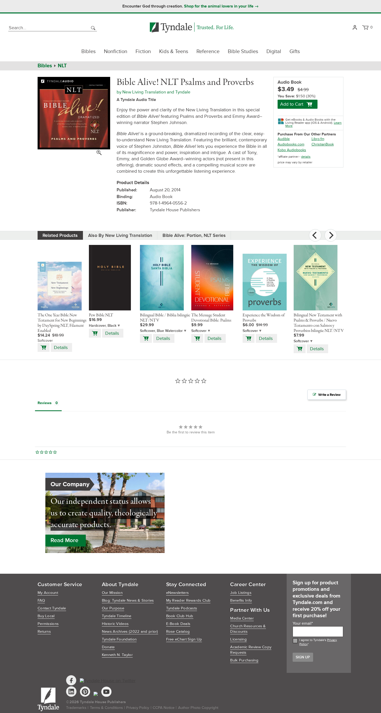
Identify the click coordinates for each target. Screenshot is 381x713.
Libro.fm (318, 139)
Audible (284, 139)
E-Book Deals (178, 623)
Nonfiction (115, 51)
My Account (48, 592)
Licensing (238, 639)
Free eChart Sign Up (184, 639)
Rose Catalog (178, 631)
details (306, 157)
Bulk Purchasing (244, 660)
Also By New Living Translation (120, 235)
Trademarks (76, 707)
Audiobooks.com (291, 144)
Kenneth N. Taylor (117, 654)
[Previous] (315, 235)
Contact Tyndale (52, 608)
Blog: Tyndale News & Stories (128, 600)
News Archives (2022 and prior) (130, 631)
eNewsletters (177, 592)
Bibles (88, 51)
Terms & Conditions (106, 707)
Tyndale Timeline (116, 616)
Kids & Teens (173, 51)
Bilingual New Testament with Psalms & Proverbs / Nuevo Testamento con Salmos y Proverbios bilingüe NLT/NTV (319, 323)
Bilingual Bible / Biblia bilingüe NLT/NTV (165, 317)
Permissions (48, 623)
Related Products (60, 235)
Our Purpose (113, 608)
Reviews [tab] (45, 403)
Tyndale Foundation (119, 639)
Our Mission (112, 592)
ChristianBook (323, 144)
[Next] (330, 235)
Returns (44, 631)
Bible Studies (243, 51)
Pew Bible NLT (101, 315)
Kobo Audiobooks (292, 150)
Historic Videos (115, 623)
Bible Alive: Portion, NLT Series (194, 235)
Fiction (143, 51)
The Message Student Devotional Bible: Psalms (211, 317)
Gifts (295, 51)
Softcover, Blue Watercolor (161, 331)
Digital (273, 51)
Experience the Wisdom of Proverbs (264, 317)
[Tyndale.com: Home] (192, 27)
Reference (208, 51)
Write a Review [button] (329, 395)
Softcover (199, 331)
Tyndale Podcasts (181, 608)
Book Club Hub (179, 616)
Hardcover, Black (102, 325)
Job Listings (240, 592)
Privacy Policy (137, 707)
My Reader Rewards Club (188, 600)
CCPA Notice (163, 707)
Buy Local (46, 616)
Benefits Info (241, 600)
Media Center (242, 618)
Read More (64, 540)
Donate (108, 647)
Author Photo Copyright (198, 707)
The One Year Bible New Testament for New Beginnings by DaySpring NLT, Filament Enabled (62, 323)
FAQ (41, 600)
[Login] (354, 28)
